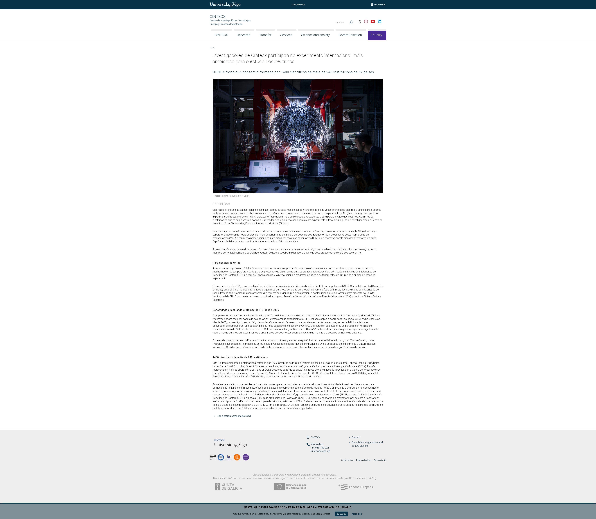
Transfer (265, 35)
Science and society (315, 35)
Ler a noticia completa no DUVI (234, 416)
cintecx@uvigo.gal (320, 451)
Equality (376, 35)
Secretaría (379, 5)
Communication (350, 35)
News (212, 48)
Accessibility (380, 460)
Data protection (363, 460)
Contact (356, 437)
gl (337, 22)
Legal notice (347, 460)
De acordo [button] (341, 514)
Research (243, 35)
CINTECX (221, 35)
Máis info (357, 513)
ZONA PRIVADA (298, 5)
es (342, 22)
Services (286, 35)
